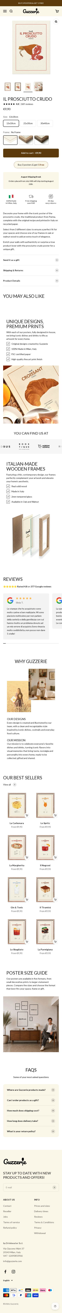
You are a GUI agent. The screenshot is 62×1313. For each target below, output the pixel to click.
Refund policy (10, 1227)
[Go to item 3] (28, 87)
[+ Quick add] (27, 815)
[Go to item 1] (7, 87)
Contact (7, 1205)
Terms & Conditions (44, 1222)
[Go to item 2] (17, 87)
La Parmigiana (45, 949)
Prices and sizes (42, 1205)
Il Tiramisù (45, 907)
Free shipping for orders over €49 (31, 3)
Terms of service (11, 1222)
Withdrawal (40, 1233)
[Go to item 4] (38, 87)
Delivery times (41, 1211)
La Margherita (16, 865)
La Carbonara (17, 823)
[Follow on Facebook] (5, 1271)
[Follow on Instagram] (13, 1271)
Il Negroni (45, 865)
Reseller (7, 1211)
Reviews (38, 1216)
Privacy (37, 1227)
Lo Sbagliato (16, 949)
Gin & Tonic (17, 907)
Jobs (5, 1216)
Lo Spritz (45, 823)
